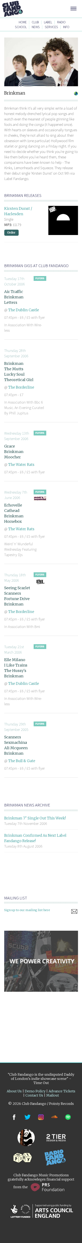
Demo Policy (35, 1091)
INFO (66, 27)
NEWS (36, 27)
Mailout (52, 1095)
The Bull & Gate (21, 761)
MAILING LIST (15, 897)
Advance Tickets (62, 1091)
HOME (23, 22)
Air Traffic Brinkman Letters (13, 297)
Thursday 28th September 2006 (16, 353)
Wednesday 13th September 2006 (16, 436)
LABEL (48, 22)
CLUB (35, 22)
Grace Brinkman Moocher (13, 451)
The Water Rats (21, 464)
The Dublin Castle (23, 310)
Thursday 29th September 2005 (16, 727)
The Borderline (21, 387)
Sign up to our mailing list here (27, 910)
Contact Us (34, 1095)
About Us (14, 1091)
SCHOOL (21, 27)
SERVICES (51, 27)
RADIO (61, 22)
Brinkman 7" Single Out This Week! (35, 818)
